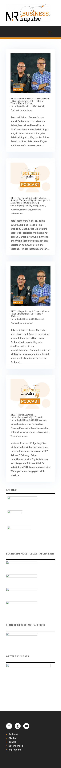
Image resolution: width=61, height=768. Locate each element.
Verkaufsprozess (19, 436)
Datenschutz (15, 745)
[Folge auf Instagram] (18, 726)
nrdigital (19, 106)
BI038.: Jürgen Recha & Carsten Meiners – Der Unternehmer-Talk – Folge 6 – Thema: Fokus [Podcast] (30, 101)
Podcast (15, 110)
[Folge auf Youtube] (26, 726)
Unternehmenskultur (39, 428)
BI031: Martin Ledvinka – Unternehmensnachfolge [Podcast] (26, 415)
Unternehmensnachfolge (23, 432)
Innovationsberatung (21, 424)
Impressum (14, 749)
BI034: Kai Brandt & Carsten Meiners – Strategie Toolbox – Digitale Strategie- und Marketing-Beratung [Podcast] (30, 200)
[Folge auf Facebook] (9, 726)
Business (15, 209)
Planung (14, 428)
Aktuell (41, 106)
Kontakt (12, 742)
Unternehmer (26, 110)
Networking (25, 209)
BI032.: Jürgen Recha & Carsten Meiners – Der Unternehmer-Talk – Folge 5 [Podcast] (30, 313)
